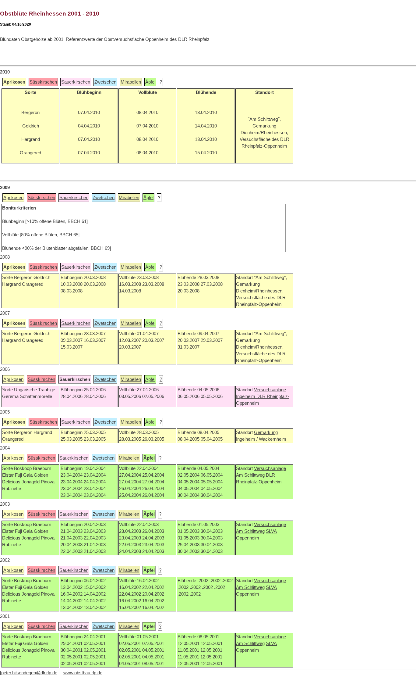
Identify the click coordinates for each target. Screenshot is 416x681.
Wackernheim (272, 439)
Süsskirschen (43, 82)
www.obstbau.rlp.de (82, 672)
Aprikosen (13, 197)
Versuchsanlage (270, 389)
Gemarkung (266, 432)
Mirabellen (131, 82)
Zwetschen (105, 82)
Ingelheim (246, 396)
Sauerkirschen (75, 82)
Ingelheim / (247, 439)
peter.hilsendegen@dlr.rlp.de (29, 672)
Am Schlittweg (250, 475)
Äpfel (150, 82)
